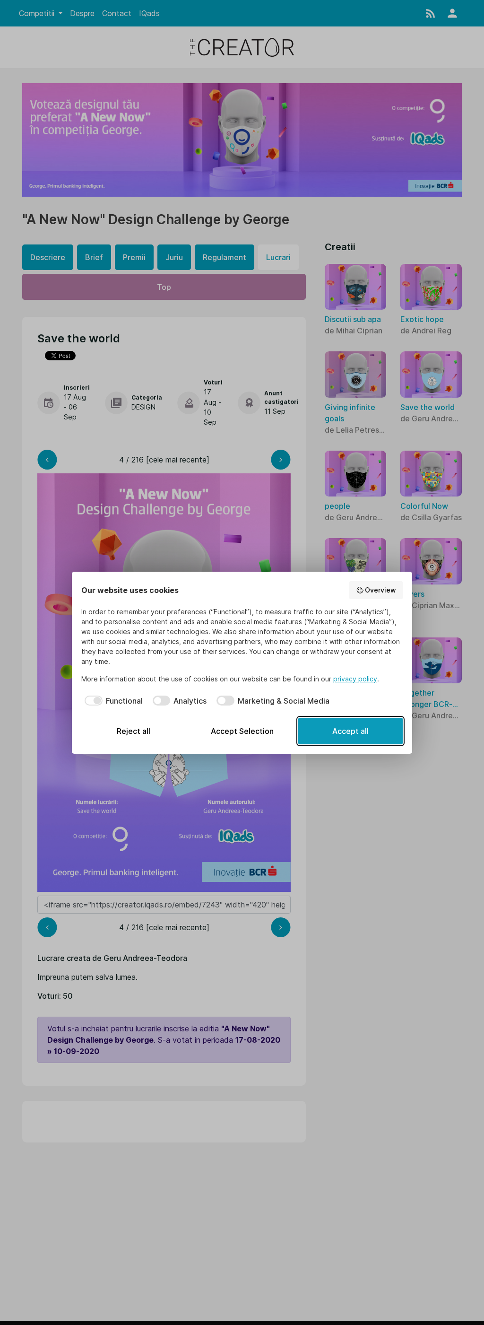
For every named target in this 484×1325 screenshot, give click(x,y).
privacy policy (355, 679)
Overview (380, 590)
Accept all (350, 731)
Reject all (133, 731)
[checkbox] (112, 700)
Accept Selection (242, 731)
